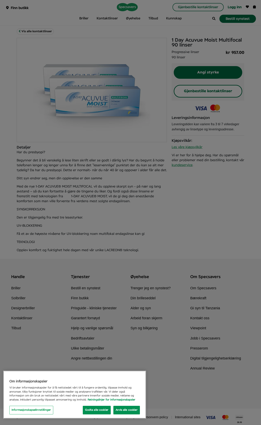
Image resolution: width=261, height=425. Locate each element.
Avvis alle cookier (126, 410)
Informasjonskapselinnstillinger (31, 410)
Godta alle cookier (96, 410)
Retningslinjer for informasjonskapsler (111, 399)
